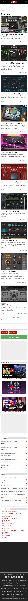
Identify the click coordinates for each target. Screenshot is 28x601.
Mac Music (5, 522)
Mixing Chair (4, 497)
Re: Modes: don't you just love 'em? (9, 441)
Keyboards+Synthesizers (8, 515)
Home (2, 10)
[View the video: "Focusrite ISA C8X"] (14, 371)
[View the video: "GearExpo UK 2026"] (14, 387)
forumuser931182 (5, 455)
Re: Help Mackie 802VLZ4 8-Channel (9, 453)
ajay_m (2, 467)
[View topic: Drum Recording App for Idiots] (26, 486)
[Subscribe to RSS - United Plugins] (14, 320)
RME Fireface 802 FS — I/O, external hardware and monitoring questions (13, 488)
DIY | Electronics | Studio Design (10, 527)
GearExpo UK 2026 (14, 395)
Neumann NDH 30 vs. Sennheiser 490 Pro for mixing (13, 503)
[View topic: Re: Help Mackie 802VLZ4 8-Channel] (26, 453)
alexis (2, 443)
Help (23, 574)
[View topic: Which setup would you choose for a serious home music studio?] (26, 494)
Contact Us (10, 574)
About (5, 574)
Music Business (6, 528)
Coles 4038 (3, 483)
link (14, 29)
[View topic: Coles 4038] (26, 483)
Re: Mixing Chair (5, 465)
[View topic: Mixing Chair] (26, 497)
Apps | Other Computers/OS (9, 523)
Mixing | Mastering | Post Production (8, 468)
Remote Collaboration (7, 534)
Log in (2, 2)
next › (14, 317)
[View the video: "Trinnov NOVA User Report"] (14, 404)
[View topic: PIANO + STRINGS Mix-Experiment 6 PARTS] (26, 500)
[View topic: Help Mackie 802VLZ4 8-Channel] (26, 477)
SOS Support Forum (7, 539)
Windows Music (6, 520)
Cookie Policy (18, 574)
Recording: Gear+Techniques (6, 456)
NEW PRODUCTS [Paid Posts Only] (11, 518)
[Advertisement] (14, 350)
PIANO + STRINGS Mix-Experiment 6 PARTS (11, 500)
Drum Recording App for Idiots (8, 485)
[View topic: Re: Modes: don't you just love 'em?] (26, 441)
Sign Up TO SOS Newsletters (14, 337)
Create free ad (12, 332)
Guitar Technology (7, 516)
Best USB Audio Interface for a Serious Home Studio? (13, 491)
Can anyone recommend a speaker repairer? (12, 480)
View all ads (4, 332)
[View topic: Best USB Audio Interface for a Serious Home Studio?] (26, 491)
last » (18, 317)
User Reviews (5, 532)
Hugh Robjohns (4, 461)
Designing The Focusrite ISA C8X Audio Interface (14, 378)
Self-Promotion (6, 535)
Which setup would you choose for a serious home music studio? (13, 494)
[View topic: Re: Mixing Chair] (26, 465)
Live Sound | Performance (9, 525)
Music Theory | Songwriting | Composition (8, 444)
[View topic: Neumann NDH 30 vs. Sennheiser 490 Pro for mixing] (26, 503)
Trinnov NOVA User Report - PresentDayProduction (14, 411)
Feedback (4, 537)
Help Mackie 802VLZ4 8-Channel (9, 477)
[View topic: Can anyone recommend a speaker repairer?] (26, 480)
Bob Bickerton (4, 449)
